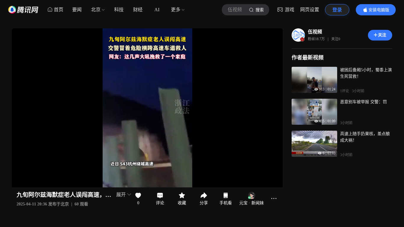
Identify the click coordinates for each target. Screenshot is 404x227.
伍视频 (315, 31)
